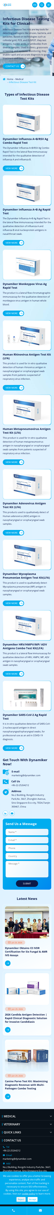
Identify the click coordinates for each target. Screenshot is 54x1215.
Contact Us (15, 66)
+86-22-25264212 (20, 785)
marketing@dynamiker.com (26, 775)
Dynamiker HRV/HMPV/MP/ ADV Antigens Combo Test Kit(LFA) (25, 646)
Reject (21, 1199)
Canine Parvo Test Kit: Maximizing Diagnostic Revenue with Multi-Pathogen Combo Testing (26, 1085)
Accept (32, 1199)
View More (14, 168)
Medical (19, 79)
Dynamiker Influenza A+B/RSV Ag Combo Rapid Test (25, 141)
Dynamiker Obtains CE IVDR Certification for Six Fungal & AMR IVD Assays (26, 951)
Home (10, 79)
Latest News (27, 898)
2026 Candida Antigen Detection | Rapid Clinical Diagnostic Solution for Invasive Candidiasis (26, 1018)
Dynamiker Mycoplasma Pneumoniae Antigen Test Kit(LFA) (26, 575)
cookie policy (28, 1193)
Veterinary (12, 1124)
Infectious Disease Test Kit (22, 82)
